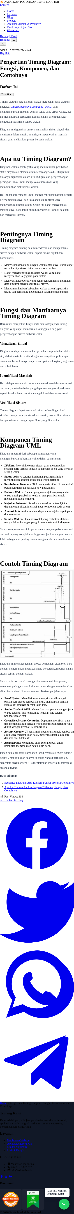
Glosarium (13, 30)
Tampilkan (6, 94)
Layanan (12, 14)
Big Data (5, 53)
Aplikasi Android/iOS (19, 1143)
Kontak (11, 20)
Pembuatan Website (18, 1140)
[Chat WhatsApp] (64, 1204)
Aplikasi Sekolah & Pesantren (24, 23)
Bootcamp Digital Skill (20, 27)
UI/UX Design (15, 1150)
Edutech (4, 4)
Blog (10, 17)
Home (10, 10)
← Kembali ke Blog (11, 800)
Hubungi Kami (8, 36)
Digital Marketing (17, 1146)
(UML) (31, 106)
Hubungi (5, 39)
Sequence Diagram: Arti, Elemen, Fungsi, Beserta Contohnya (39, 782)
